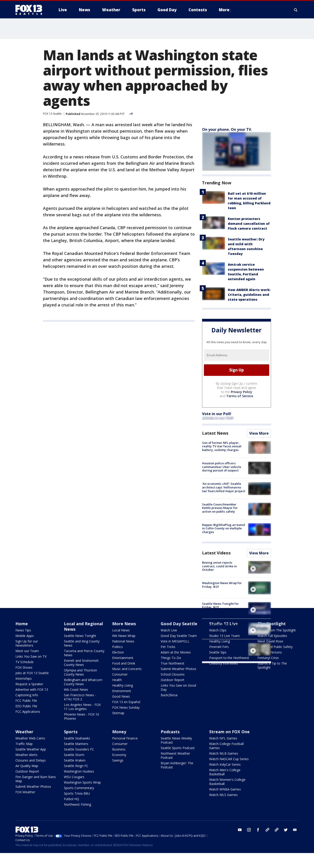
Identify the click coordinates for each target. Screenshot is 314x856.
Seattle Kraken (75, 760)
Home (21, 623)
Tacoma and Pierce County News (84, 653)
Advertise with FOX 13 (31, 689)
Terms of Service (239, 396)
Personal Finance (125, 738)
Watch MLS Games (223, 795)
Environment (121, 691)
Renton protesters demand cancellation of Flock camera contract (249, 224)
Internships (23, 678)
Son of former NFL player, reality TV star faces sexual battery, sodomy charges (221, 446)
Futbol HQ (71, 799)
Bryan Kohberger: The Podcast (177, 765)
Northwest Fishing (77, 804)
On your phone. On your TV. (227, 129)
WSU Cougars (74, 777)
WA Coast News (76, 689)
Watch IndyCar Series (225, 764)
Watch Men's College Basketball (224, 772)
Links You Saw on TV (30, 656)
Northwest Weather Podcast (175, 755)
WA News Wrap (123, 635)
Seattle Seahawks (77, 738)
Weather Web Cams (30, 738)
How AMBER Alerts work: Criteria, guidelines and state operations (249, 295)
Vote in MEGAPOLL (175, 641)
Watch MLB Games (223, 753)
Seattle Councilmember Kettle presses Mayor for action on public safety (220, 508)
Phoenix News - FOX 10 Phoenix (81, 716)
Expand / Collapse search (296, 9)
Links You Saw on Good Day (178, 687)
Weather (24, 731)
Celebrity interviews (223, 663)
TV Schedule (24, 662)
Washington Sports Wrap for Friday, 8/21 (222, 626)
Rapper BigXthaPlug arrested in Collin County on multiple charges (223, 528)
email (295, 829)
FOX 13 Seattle (52, 114)
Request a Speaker (29, 684)
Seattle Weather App (30, 749)
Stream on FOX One (229, 731)
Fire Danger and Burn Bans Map (35, 779)
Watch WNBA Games (225, 789)
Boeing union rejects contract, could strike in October (219, 566)
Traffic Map (24, 744)
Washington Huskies (79, 771)
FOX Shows (23, 667)
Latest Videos (216, 553)
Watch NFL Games (223, 738)
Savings (117, 760)
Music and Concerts (127, 669)
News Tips (23, 630)
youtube (239, 829)
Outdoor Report (172, 680)
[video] (259, 567)
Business (119, 749)
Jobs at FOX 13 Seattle (32, 673)
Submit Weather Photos (178, 669)
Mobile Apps (24, 635)
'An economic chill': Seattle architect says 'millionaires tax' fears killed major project (223, 487)
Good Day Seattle (179, 623)
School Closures (173, 674)
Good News (121, 696)
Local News (121, 630)
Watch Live (169, 630)
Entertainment (122, 658)
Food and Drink (123, 663)
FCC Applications (27, 711)
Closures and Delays (30, 760)
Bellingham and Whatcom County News (83, 682)
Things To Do (171, 658)
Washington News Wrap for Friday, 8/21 (222, 585)
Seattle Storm (74, 755)
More (224, 9)
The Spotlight (271, 623)
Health (117, 680)
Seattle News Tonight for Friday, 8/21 (220, 605)
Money (119, 731)
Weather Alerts (26, 755)
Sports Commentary (79, 788)
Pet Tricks (168, 647)
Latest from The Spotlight (276, 630)
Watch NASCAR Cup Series (229, 759)
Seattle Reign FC (76, 766)
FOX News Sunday (126, 707)
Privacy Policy (241, 392)
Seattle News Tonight (80, 635)
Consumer (120, 674)
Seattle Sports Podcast (178, 748)
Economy (119, 755)
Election (118, 652)
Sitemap (118, 713)
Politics (117, 647)
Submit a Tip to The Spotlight (272, 665)
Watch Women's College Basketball (227, 781)
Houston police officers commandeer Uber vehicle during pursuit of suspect (221, 466)
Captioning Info (26, 695)
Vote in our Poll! (216, 413)
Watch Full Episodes (272, 635)
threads (276, 829)
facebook (258, 829)
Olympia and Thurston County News (80, 672)
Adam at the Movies (176, 652)
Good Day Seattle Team (179, 635)
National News (123, 641)
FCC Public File (26, 700)
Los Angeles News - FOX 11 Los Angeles (82, 706)
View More (259, 433)
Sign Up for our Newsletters (26, 643)
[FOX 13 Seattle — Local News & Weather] (30, 9)
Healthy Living (122, 685)
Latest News (215, 433)
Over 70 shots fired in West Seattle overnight (221, 646)
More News (124, 623)
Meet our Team (27, 651)
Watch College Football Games (226, 746)
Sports (70, 731)
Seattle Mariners (76, 744)
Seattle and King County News (82, 643)
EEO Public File (26, 706)
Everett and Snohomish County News (81, 662)
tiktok (267, 829)
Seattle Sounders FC (79, 749)
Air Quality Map (26, 766)
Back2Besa (169, 695)
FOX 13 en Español (126, 702)
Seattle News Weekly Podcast (176, 740)
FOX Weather (25, 792)
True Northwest (172, 663)
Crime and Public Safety (275, 647)
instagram (249, 829)
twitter (285, 829)
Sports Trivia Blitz (77, 793)
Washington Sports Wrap (82, 782)
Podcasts (170, 731)
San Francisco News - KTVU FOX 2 (80, 697)
